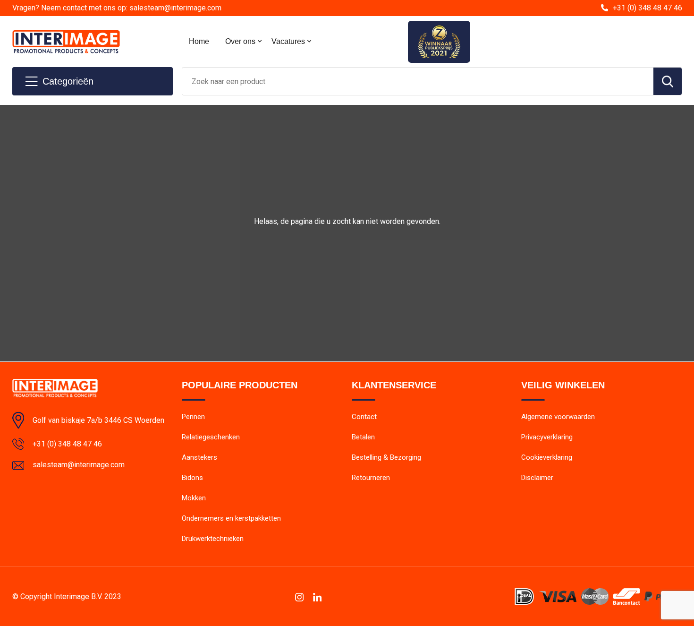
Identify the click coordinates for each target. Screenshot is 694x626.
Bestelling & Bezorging (386, 457)
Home (199, 41)
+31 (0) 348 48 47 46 (647, 7)
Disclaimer (537, 477)
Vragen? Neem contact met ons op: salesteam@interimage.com (116, 7)
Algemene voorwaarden (558, 416)
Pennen (193, 416)
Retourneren (371, 477)
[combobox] (417, 81)
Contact (364, 416)
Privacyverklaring (547, 437)
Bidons (192, 477)
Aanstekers (199, 457)
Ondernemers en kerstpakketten (231, 518)
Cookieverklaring (546, 457)
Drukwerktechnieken (213, 538)
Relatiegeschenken (211, 437)
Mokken (194, 498)
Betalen (363, 437)
